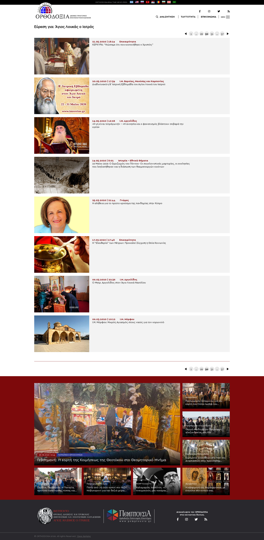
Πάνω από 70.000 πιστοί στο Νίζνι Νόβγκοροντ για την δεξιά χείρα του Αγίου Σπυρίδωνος (107, 489)
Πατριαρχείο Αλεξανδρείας (199, 426)
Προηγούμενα (186, 33)
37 (222, 34)
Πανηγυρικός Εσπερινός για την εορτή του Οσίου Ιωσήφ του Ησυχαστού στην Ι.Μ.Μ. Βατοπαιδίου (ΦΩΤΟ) (205, 403)
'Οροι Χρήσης (84, 536)
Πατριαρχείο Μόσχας (97, 484)
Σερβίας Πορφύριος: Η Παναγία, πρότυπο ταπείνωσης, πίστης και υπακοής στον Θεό (56, 489)
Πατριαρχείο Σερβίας (47, 484)
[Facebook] (195, 11)
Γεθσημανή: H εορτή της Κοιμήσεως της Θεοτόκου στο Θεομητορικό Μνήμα (101, 460)
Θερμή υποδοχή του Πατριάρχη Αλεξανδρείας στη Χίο (203, 431)
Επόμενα (227, 33)
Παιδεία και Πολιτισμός (197, 454)
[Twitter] (215, 11)
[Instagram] (205, 11)
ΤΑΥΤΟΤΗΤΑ (188, 17)
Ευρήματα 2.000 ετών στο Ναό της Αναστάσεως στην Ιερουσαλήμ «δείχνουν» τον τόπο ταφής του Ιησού (205, 459)
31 (212, 34)
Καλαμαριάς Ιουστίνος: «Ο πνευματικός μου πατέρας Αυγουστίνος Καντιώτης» (151, 489)
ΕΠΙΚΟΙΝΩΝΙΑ (208, 17)
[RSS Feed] (225, 11)
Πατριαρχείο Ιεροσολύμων (70, 455)
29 (201, 34)
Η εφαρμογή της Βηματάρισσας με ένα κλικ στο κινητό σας (205, 489)
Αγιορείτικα (191, 397)
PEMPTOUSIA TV (144, 484)
